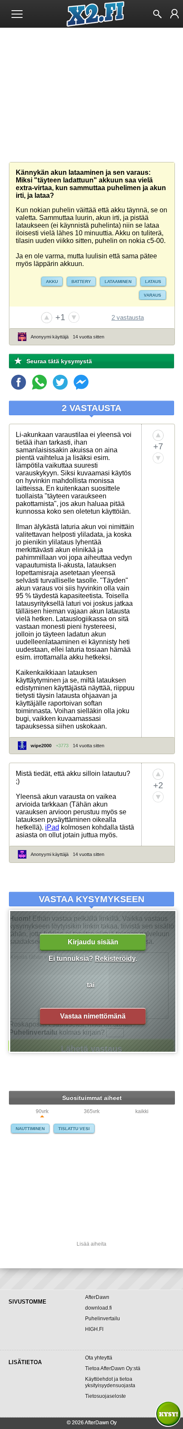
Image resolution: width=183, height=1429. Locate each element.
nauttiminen (30, 1128)
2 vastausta (128, 317)
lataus (153, 281)
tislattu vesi (74, 1128)
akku (52, 281)
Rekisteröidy (115, 958)
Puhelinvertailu (102, 1319)
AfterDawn (97, 1297)
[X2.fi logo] (92, 14)
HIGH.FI (94, 1329)
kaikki (142, 1111)
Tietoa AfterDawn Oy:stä (112, 1368)
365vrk (92, 1111)
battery (81, 281)
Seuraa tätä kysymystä (59, 361)
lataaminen (118, 281)
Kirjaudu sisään (93, 942)
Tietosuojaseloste (105, 1396)
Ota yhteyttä (98, 1358)
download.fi (98, 1308)
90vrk (42, 1111)
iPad (52, 827)
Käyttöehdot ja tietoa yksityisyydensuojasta (110, 1382)
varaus (152, 295)
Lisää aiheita (91, 1244)
